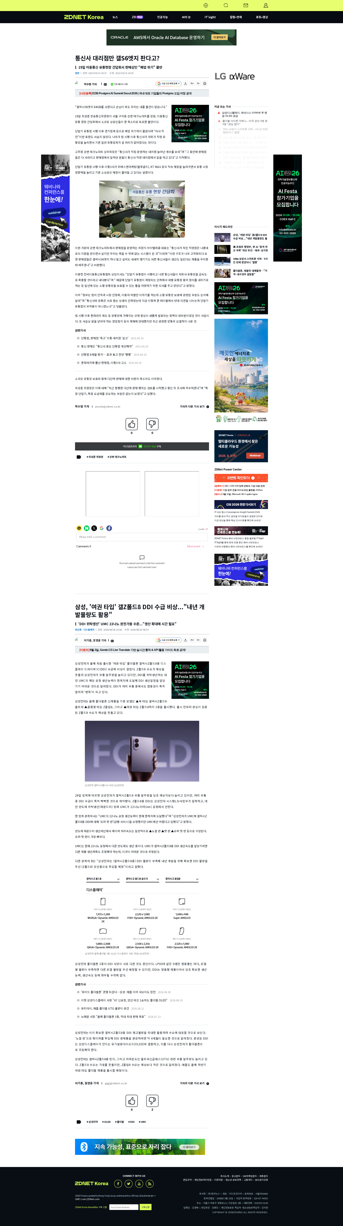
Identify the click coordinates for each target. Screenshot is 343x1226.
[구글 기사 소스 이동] (169, 84)
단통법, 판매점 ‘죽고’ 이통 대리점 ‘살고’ (104, 338)
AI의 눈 (186, 17)
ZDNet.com (93, 1199)
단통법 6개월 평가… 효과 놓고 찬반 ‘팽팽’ (106, 354)
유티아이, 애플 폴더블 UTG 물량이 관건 (105, 1008)
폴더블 (120, 1121)
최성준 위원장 (96, 457)
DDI (132, 1121)
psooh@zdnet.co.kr (107, 406)
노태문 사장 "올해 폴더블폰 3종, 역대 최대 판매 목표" (113, 1016)
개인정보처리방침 (203, 1179)
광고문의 (236, 1176)
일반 (77, 73)
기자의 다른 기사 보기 (192, 406)
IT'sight (210, 17)
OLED (107, 1121)
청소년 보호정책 (233, 1179)
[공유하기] (185, 84)
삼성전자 (93, 1121)
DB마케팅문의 (250, 1176)
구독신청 (146, 1207)
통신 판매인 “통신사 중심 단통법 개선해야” (107, 346)
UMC (143, 1121)
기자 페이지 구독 (121, 84)
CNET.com (80, 1199)
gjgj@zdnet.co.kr (116, 1083)
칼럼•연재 (236, 17)
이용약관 (218, 1179)
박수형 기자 (90, 84)
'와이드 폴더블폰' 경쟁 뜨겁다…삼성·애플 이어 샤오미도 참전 (118, 992)
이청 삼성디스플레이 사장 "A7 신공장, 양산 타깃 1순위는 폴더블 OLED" (124, 1000)
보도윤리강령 (261, 1179)
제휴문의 (263, 1176)
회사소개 (224, 1176)
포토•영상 (262, 17)
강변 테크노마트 (118, 457)
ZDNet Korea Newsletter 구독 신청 (91, 1207)
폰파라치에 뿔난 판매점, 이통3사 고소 (103, 362)
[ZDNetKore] (88, 9)
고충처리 (248, 1179)
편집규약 (187, 1179)
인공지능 (162, 17)
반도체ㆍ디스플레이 (84, 629)
